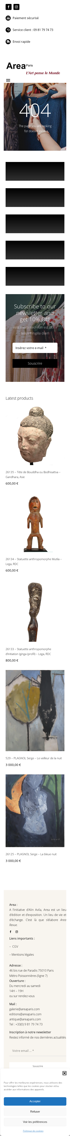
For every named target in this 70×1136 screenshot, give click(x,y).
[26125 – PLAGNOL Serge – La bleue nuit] (35, 810)
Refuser (35, 1111)
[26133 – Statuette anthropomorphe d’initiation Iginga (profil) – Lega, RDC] (35, 611)
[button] (64, 1073)
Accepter (35, 1101)
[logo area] (34, 63)
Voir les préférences (35, 1121)
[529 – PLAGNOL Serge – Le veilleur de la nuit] (35, 710)
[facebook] (9, 7)
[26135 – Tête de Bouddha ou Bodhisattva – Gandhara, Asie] (35, 435)
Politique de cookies (33, 1130)
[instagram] (16, 7)
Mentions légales (22, 954)
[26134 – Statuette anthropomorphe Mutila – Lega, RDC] (35, 522)
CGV (15, 946)
